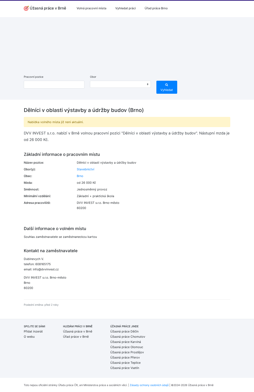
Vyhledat (166, 90)
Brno (80, 176)
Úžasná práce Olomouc (126, 347)
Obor (93, 76)
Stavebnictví (85, 169)
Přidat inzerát (33, 331)
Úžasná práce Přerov (125, 357)
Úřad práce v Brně (76, 336)
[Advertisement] (127, 43)
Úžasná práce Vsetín (124, 368)
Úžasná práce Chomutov (127, 336)
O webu (29, 336)
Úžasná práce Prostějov (127, 352)
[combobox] (120, 84)
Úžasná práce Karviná (125, 342)
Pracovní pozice (33, 76)
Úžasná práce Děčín (124, 331)
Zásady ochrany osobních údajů (149, 385)
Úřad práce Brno (156, 8)
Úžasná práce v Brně (77, 331)
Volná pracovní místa (91, 8)
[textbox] (97, 84)
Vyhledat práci (125, 8)
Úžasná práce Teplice (125, 362)
